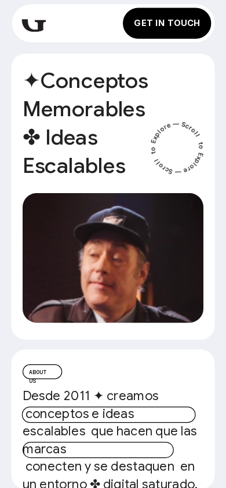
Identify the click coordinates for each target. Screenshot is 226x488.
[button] (113, 258)
